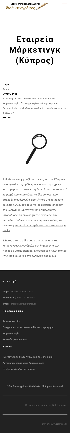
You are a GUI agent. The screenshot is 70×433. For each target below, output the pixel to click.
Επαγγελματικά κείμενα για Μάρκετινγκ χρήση (28, 327)
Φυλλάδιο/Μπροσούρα (15, 339)
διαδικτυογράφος (18, 386)
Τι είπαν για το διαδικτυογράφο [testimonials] (27, 356)
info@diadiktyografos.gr (23, 303)
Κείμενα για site (46, 98)
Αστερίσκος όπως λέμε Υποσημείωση (23, 363)
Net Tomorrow (59, 405)
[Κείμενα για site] (26, 6)
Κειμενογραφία (11, 103)
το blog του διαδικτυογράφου (19, 369)
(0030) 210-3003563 (22, 291)
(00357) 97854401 (25, 297)
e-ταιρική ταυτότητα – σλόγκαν (20, 98)
